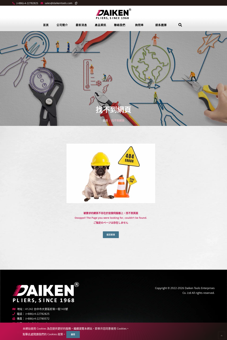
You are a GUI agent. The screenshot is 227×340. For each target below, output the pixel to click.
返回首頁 (111, 234)
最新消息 (81, 25)
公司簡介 (62, 25)
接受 (73, 334)
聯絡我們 (119, 25)
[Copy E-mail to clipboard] (75, 3)
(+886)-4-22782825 (27, 3)
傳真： (21, 318)
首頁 (46, 25)
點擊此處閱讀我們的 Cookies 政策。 (44, 334)
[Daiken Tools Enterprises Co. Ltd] (113, 13)
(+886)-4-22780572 (37, 318)
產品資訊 (100, 25)
